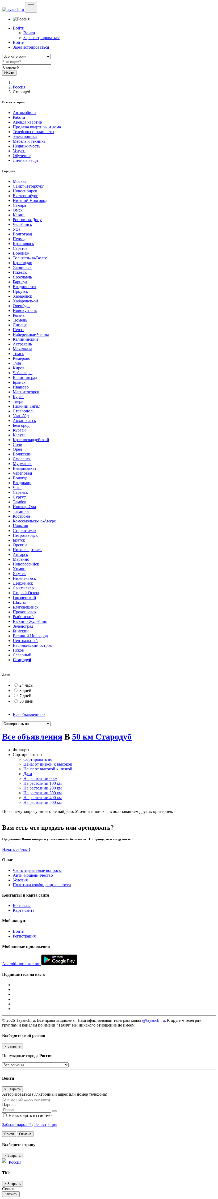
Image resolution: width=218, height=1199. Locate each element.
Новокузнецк (25, 310)
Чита (17, 487)
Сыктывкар (23, 588)
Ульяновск (22, 267)
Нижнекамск (24, 578)
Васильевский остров (32, 645)
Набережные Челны (31, 334)
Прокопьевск (24, 612)
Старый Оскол (26, 592)
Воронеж (21, 253)
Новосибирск (25, 191)
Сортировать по (37, 759)
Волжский (22, 454)
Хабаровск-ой (25, 301)
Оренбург (21, 305)
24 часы (26, 685)
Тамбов (19, 502)
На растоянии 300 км (42, 793)
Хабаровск (22, 296)
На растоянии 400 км (42, 797)
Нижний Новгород (30, 200)
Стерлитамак (24, 530)
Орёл (17, 449)
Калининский (25, 339)
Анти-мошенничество (33, 875)
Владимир (22, 482)
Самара (19, 205)
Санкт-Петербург (28, 186)
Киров (18, 368)
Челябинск (22, 224)
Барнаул (20, 282)
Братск (19, 540)
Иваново (21, 387)
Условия (20, 880)
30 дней (26, 701)
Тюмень (20, 320)
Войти (29, 33)
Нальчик (20, 525)
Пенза (18, 329)
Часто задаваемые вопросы (37, 870)
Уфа (16, 229)
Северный (22, 655)
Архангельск (24, 420)
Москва (20, 181)
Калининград (25, 377)
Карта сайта (23, 910)
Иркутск (20, 291)
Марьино (21, 559)
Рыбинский (23, 616)
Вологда (20, 478)
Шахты (19, 602)
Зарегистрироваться (41, 37)
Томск (18, 353)
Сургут (19, 497)
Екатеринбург (25, 195)
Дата (27, 773)
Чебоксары (22, 372)
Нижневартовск (27, 549)
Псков (18, 650)
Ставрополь (23, 411)
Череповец (22, 473)
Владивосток (24, 286)
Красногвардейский (31, 439)
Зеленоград (23, 626)
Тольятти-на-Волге (30, 258)
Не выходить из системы (30, 1115)
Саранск (20, 492)
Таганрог (21, 511)
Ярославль (22, 277)
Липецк (20, 325)
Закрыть (11, 1194)
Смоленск (22, 459)
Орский (20, 545)
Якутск (19, 573)
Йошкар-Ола (24, 506)
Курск (18, 396)
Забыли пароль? (17, 1124)
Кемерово (21, 358)
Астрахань (22, 344)
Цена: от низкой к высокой (47, 764)
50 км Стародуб (102, 736)
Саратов (20, 248)
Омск (18, 210)
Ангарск (20, 554)
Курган (19, 430)
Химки (19, 569)
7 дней (25, 696)
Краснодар (22, 262)
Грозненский (24, 597)
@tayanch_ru (153, 1020)
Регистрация (24, 936)
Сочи (17, 444)
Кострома (21, 516)
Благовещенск (26, 607)
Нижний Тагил (26, 406)
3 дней (25, 690)
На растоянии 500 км (42, 802)
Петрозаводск (25, 535)
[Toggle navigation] (31, 7)
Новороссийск (26, 564)
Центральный (25, 640)
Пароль (8, 1104)
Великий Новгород (30, 636)
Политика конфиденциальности (42, 885)
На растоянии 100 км (42, 783)
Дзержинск (23, 583)
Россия (19, 87)
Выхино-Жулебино (30, 621)
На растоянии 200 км (42, 788)
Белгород (21, 425)
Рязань (18, 315)
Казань (19, 215)
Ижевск (20, 272)
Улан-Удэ (21, 415)
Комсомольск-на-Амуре (34, 521)
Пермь (18, 239)
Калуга (19, 435)
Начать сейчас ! (16, 849)
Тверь (18, 401)
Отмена (25, 1134)
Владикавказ (24, 468)
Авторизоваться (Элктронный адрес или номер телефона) (54, 1094)
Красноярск (23, 243)
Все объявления (29, 714)
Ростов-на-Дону (27, 219)
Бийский (21, 631)
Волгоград (22, 234)
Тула (17, 363)
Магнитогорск (26, 392)
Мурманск (22, 463)
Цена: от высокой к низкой (47, 769)
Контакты (22, 905)
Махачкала (22, 349)
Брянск (19, 382)
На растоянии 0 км (40, 778)
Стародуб (22, 659)
